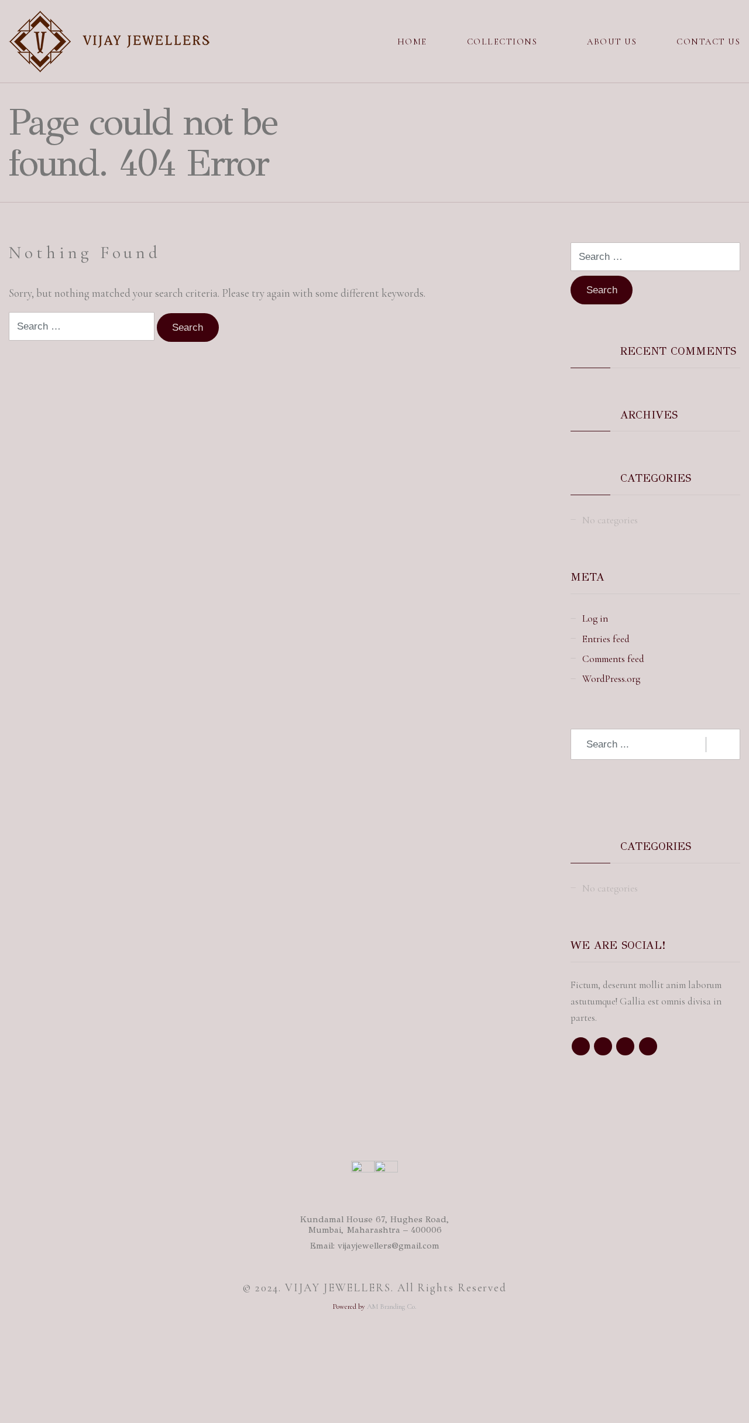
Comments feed (613, 659)
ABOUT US (612, 41)
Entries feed (606, 639)
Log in (595, 618)
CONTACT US (708, 41)
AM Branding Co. (392, 1306)
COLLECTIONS (502, 41)
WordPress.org (611, 679)
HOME (412, 41)
